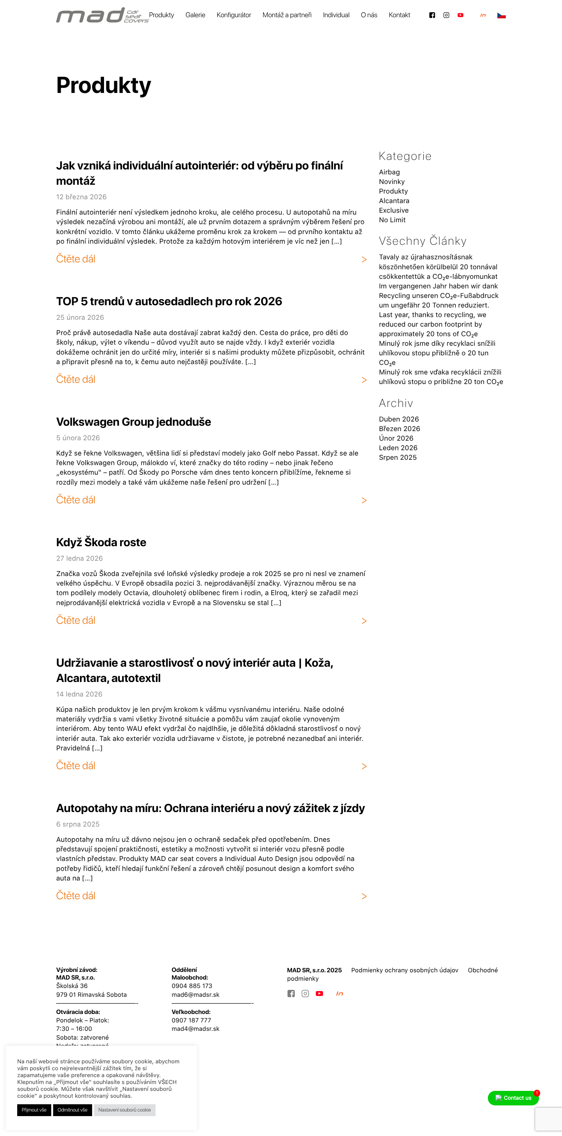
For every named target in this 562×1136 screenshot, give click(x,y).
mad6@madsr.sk (195, 994)
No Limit (392, 220)
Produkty (161, 15)
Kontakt (399, 15)
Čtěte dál (75, 258)
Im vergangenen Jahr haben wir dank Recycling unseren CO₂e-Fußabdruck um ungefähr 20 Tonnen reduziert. (439, 295)
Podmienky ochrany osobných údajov (405, 970)
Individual (336, 15)
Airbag (389, 172)
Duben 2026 (399, 419)
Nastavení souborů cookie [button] (125, 1110)
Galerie (195, 15)
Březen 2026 (399, 429)
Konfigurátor (234, 15)
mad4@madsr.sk (195, 1028)
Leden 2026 (398, 448)
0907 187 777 (191, 1020)
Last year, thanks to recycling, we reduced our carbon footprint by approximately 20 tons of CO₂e (432, 324)
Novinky (392, 182)
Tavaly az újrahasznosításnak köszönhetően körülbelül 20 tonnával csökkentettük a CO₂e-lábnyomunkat (438, 266)
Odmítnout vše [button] (73, 1110)
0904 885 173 (192, 986)
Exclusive (394, 211)
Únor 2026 (396, 439)
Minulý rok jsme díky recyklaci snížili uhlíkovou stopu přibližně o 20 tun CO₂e (437, 353)
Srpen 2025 (398, 458)
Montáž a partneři (287, 15)
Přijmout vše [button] (34, 1110)
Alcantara (394, 201)
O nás (369, 15)
